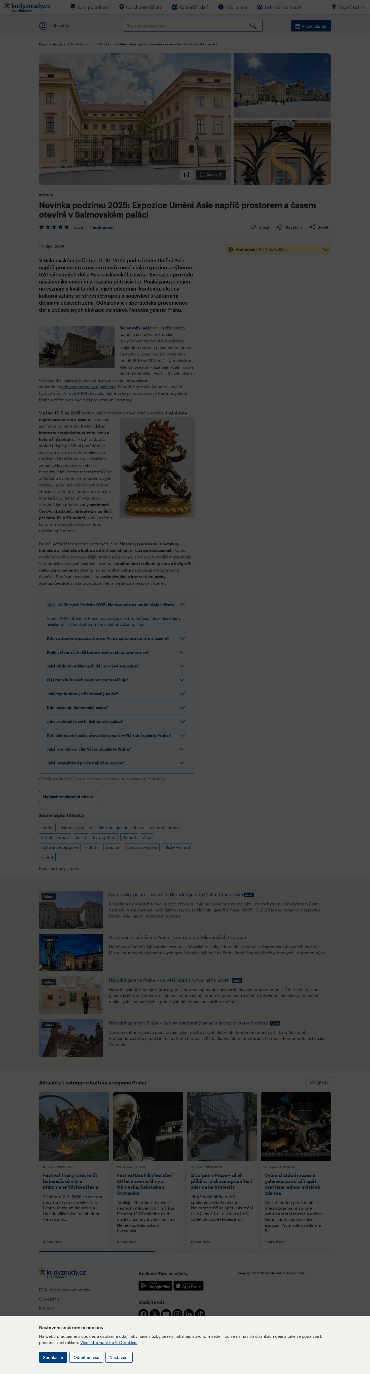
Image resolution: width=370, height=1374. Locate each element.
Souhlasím (53, 1357)
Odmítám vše (86, 1357)
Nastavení (119, 1357)
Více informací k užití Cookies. (108, 1342)
